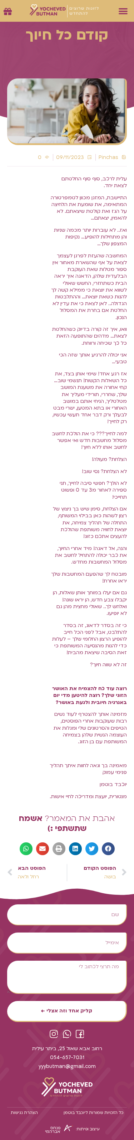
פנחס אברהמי (52, 1129)
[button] (123, 11)
